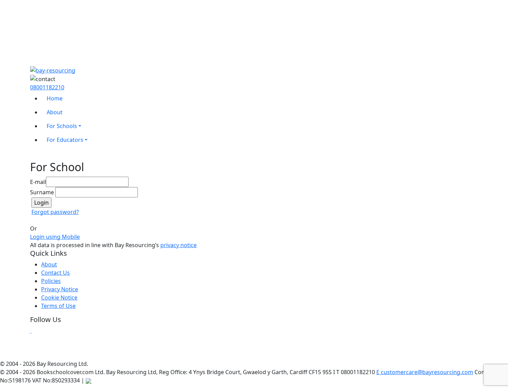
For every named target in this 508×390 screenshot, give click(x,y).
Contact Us (55, 272)
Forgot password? (55, 212)
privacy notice (178, 245)
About (49, 264)
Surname (42, 192)
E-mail (38, 182)
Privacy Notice (59, 289)
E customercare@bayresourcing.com (424, 372)
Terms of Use (58, 306)
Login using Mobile (55, 237)
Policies (51, 281)
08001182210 (47, 87)
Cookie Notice (59, 297)
